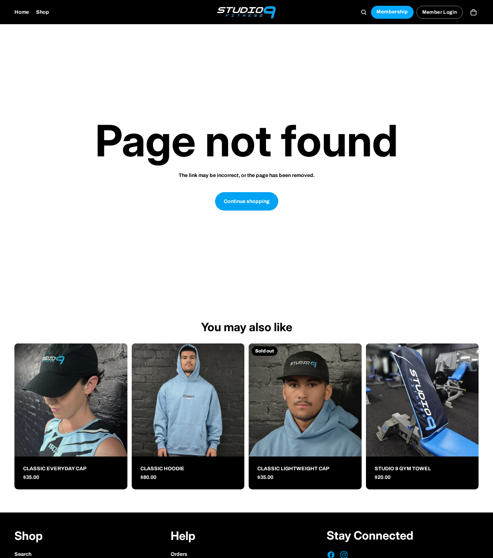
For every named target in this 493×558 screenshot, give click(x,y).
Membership (392, 11)
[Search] (364, 12)
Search (22, 554)
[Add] (116, 445)
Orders (179, 554)
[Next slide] (233, 400)
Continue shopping (247, 201)
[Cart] (473, 12)
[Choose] (233, 445)
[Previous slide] (142, 400)
